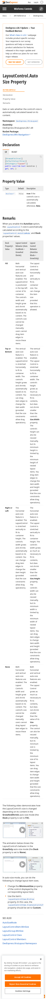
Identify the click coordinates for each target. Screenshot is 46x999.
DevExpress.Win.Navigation (16, 134)
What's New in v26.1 (19, 35)
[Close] (41, 959)
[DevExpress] (10, 2)
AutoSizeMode (10, 922)
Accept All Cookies (22, 977)
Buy (29, 2)
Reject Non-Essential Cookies (22, 984)
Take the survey (14, 62)
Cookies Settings (23, 991)
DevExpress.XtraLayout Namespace (20, 943)
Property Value (9, 99)
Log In (36, 2)
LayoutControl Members (14, 939)
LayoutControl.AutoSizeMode (16, 233)
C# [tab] (6, 152)
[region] (23, 977)
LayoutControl (13, 227)
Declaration (8, 95)
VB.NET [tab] (14, 152)
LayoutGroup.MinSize (13, 931)
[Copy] (40, 156)
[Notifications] (41, 2)
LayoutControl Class (12, 935)
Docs (5, 15)
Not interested (34, 62)
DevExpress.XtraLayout (27, 121)
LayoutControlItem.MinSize (21, 899)
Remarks (6, 103)
